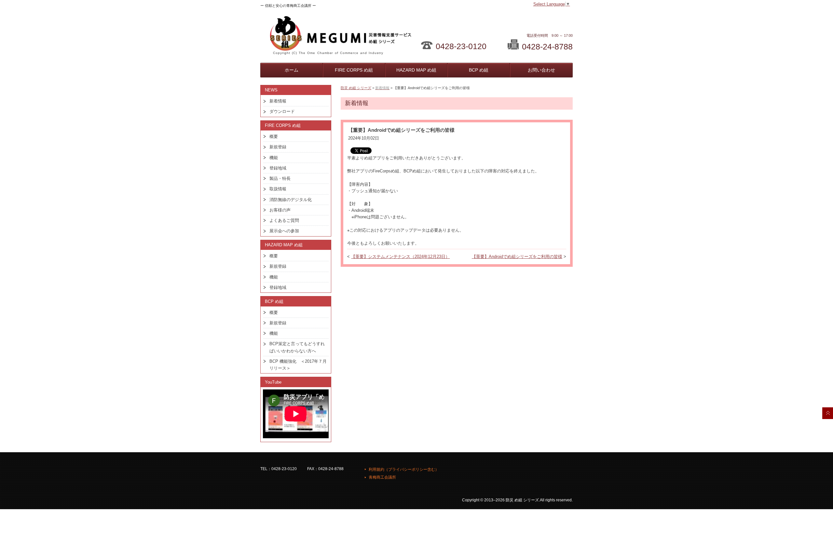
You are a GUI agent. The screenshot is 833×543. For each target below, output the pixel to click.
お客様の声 (280, 210)
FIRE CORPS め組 (354, 70)
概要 (273, 136)
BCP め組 (478, 70)
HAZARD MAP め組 (416, 70)
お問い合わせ (541, 70)
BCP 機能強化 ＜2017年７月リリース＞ (298, 365)
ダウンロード (282, 111)
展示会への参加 (284, 230)
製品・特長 (280, 178)
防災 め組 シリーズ (356, 88)
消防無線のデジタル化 (290, 199)
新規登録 (277, 146)
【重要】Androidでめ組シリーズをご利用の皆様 (517, 256)
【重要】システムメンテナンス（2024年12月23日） (400, 256)
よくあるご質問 (284, 220)
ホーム (291, 70)
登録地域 (277, 168)
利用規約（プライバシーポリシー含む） (404, 469)
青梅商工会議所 (382, 477)
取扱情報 (277, 188)
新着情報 (277, 101)
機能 (273, 157)
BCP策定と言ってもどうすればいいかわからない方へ (297, 347)
